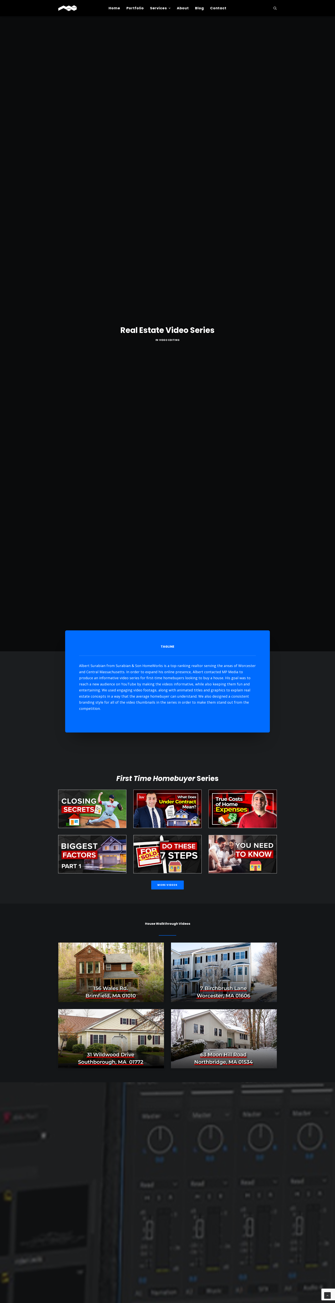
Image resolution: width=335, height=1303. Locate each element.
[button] (275, 8)
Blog (199, 8)
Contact (218, 8)
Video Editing (169, 340)
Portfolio (135, 8)
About (183, 8)
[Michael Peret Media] (67, 8)
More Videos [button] (167, 885)
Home (114, 8)
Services (158, 8)
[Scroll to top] (327, 1295)
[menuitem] (114, 8)
